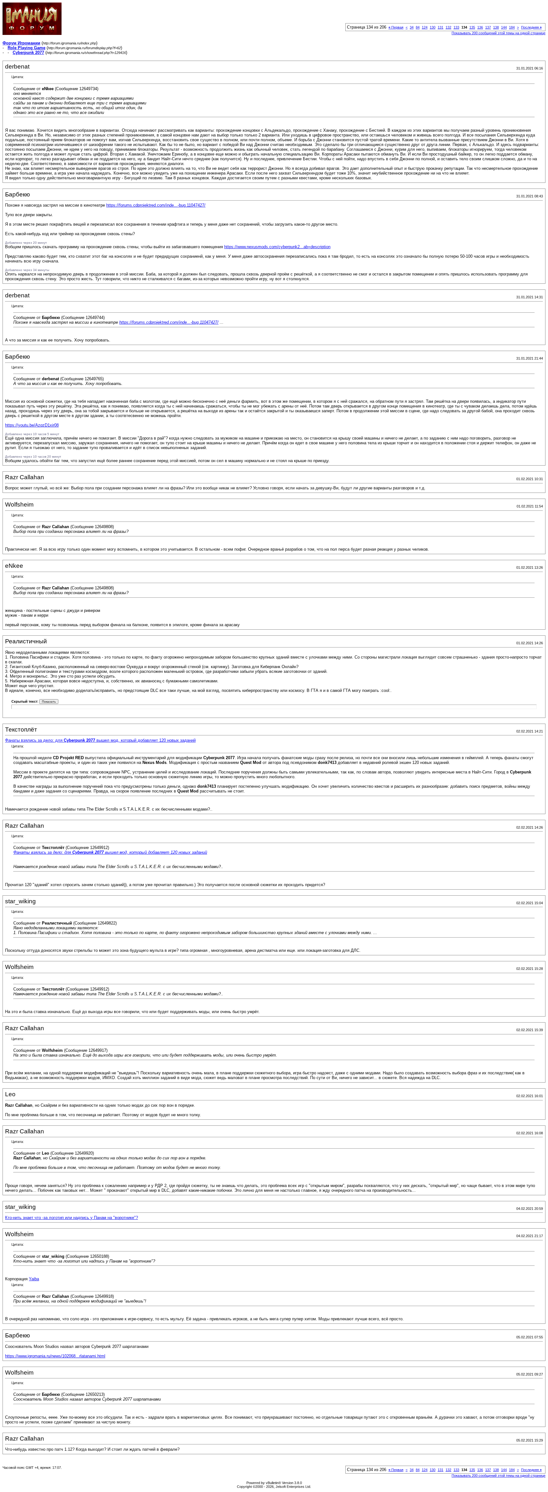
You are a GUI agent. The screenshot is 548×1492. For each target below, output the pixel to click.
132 (448, 27)
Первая (395, 27)
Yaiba (34, 1278)
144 (504, 27)
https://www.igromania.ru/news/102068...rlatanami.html (55, 1356)
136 (480, 27)
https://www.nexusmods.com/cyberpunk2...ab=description (277, 246)
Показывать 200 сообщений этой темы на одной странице (498, 33)
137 (488, 27)
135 (472, 27)
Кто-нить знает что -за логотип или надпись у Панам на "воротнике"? (71, 1217)
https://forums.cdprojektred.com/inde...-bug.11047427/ (156, 205)
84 (418, 27)
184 (512, 27)
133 (456, 27)
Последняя (531, 27)
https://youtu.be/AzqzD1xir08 (32, 425)
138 (496, 27)
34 (412, 27)
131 (440, 27)
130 (432, 27)
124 (424, 27)
